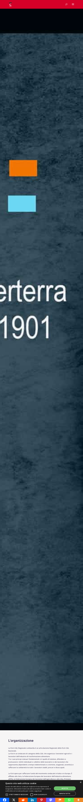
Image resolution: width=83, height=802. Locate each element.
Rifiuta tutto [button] (64, 793)
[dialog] (41, 791)
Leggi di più (38, 791)
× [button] (80, 782)
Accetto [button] (65, 788)
